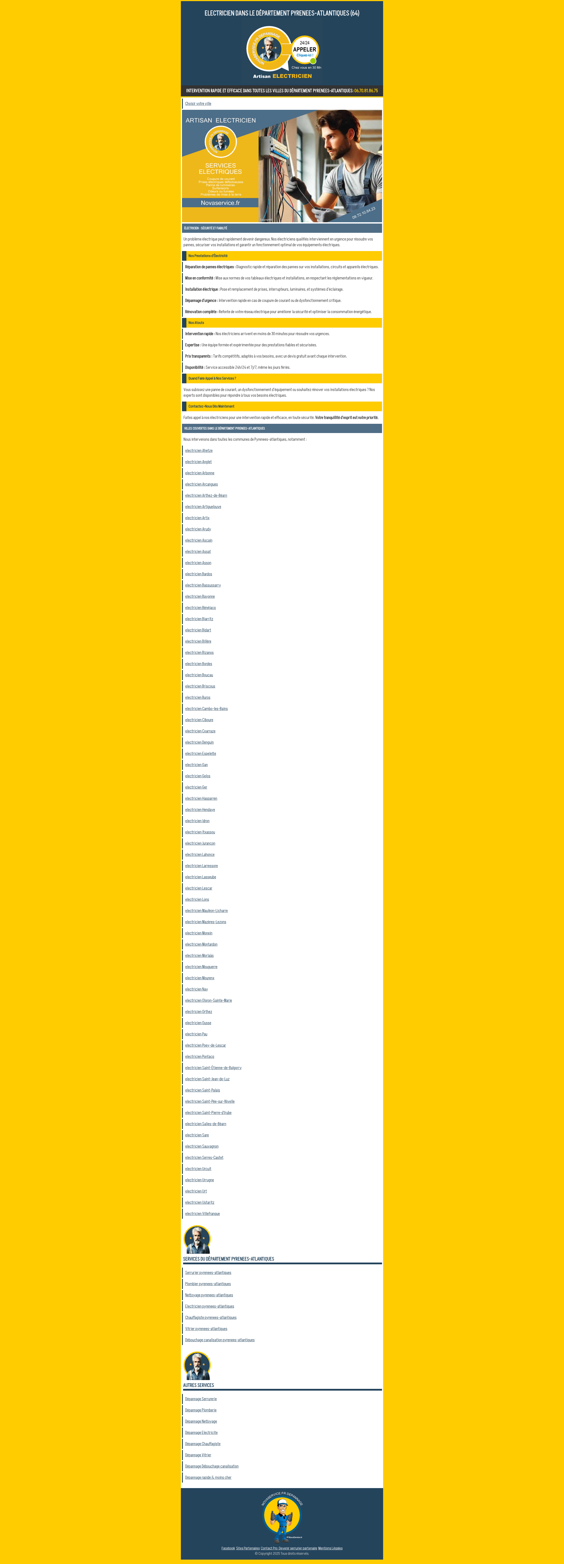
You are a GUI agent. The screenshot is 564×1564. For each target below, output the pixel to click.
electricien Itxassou (200, 832)
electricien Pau (196, 1034)
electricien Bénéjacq (200, 608)
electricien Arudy (198, 529)
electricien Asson (198, 563)
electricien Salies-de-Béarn (205, 1124)
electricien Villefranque (202, 1214)
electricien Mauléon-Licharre (206, 911)
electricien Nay (196, 989)
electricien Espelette (200, 753)
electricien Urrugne (199, 1180)
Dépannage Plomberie (201, 1410)
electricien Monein (198, 933)
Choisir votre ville (198, 103)
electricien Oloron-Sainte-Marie (208, 1000)
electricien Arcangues (201, 484)
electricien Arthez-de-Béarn (206, 495)
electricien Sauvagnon (202, 1146)
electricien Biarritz (199, 619)
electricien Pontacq (199, 1056)
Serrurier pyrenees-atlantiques (208, 1273)
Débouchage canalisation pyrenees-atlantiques (220, 1340)
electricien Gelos (197, 776)
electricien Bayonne (200, 596)
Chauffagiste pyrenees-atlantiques (211, 1317)
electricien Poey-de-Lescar (205, 1045)
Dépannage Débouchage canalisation (212, 1466)
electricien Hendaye (200, 810)
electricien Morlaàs (199, 955)
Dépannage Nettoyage (201, 1421)
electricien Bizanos (199, 652)
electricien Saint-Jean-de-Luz (207, 1079)
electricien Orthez (198, 1012)
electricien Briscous (200, 686)
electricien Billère (198, 641)
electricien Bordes (198, 664)
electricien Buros (197, 697)
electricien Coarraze (200, 731)
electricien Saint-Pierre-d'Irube (208, 1113)
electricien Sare (197, 1135)
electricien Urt (196, 1191)
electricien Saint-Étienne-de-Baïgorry (213, 1068)
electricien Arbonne (199, 473)
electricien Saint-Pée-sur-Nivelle (210, 1101)
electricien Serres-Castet (204, 1157)
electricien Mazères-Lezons (205, 922)
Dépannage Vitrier (198, 1455)
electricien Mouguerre (201, 967)
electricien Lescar (198, 888)
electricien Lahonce (200, 854)
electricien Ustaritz (199, 1202)
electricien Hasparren (201, 798)
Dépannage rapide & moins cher (208, 1477)
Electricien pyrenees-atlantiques (209, 1306)
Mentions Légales (330, 1548)
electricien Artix (197, 518)
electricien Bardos (198, 574)
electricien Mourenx (199, 978)
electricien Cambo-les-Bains (206, 709)
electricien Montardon (201, 944)
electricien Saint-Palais (202, 1090)
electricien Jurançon (200, 843)
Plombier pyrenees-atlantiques (208, 1284)
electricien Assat (198, 551)
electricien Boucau (199, 675)
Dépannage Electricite (201, 1433)
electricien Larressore (201, 866)
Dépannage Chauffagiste (203, 1444)
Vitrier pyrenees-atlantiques (206, 1329)
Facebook (228, 1548)
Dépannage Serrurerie (201, 1399)
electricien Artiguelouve (203, 507)
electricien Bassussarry (203, 585)
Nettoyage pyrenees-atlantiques (209, 1295)
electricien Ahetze (199, 450)
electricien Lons (197, 899)
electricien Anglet (198, 462)
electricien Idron (197, 821)
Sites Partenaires (248, 1548)
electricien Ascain (198, 540)
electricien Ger (196, 787)
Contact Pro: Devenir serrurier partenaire (289, 1548)
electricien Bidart (198, 630)
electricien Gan (196, 765)
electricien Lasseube (200, 877)
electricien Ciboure (199, 720)
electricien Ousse (198, 1023)
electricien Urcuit (198, 1169)
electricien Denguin (199, 742)
